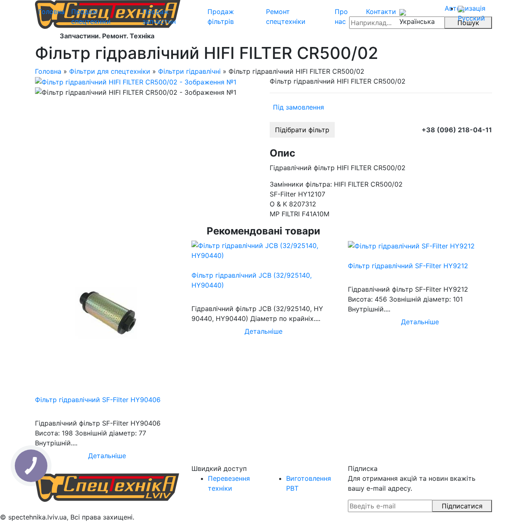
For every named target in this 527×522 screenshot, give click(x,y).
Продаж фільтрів (221, 16)
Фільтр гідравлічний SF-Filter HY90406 (98, 400)
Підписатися (462, 506)
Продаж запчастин (159, 16)
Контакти (381, 11)
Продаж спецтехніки (91, 16)
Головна (51, 11)
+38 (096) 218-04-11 (457, 130)
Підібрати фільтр (302, 130)
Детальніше (107, 456)
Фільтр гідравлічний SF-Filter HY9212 (408, 266)
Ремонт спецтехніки (285, 16)
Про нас (341, 16)
